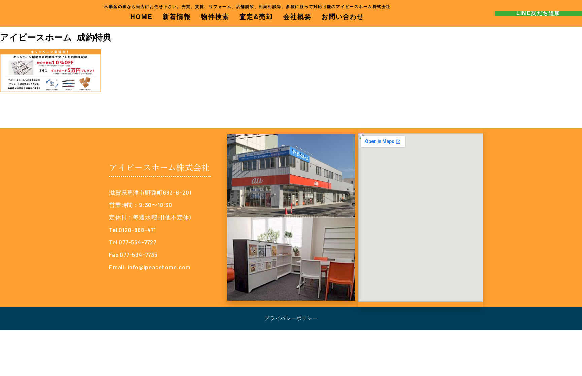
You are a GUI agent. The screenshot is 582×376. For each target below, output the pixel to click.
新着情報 (177, 16)
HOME (141, 16)
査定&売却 (256, 16)
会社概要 (297, 16)
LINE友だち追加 (538, 13)
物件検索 (215, 16)
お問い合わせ (343, 16)
